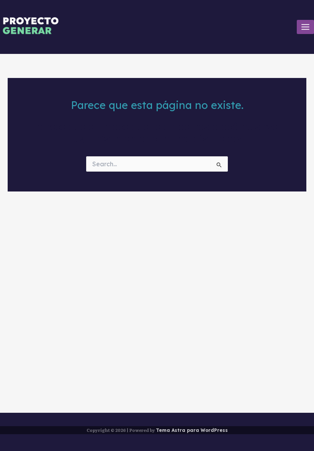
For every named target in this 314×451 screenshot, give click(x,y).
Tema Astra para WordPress (192, 430)
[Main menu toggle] (305, 27)
